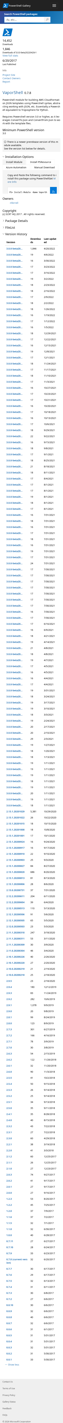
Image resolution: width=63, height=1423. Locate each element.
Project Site (9, 74)
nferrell (14, 202)
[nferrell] (6, 202)
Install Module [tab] (14, 162)
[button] (3, 157)
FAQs (5, 1415)
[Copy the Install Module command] (53, 192)
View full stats (10, 55)
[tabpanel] (32, 185)
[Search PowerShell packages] (47, 20)
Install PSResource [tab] (40, 162)
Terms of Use (9, 1388)
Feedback (7, 1408)
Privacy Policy (9, 1395)
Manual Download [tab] (44, 167)
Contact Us (8, 1381)
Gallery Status (9, 1401)
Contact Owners (11, 78)
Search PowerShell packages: (21, 14)
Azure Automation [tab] (16, 167)
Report (6, 81)
